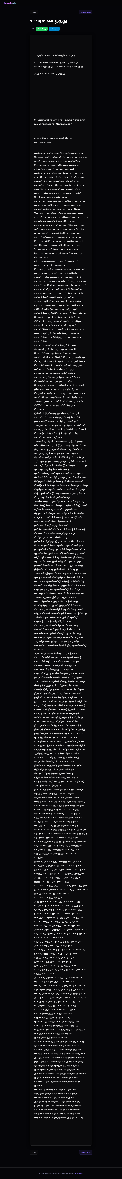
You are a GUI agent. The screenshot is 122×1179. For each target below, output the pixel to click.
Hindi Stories (79, 1173)
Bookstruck (10, 3)
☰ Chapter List (86, 12)
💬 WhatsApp (41, 29)
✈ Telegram (54, 29)
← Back (33, 12)
